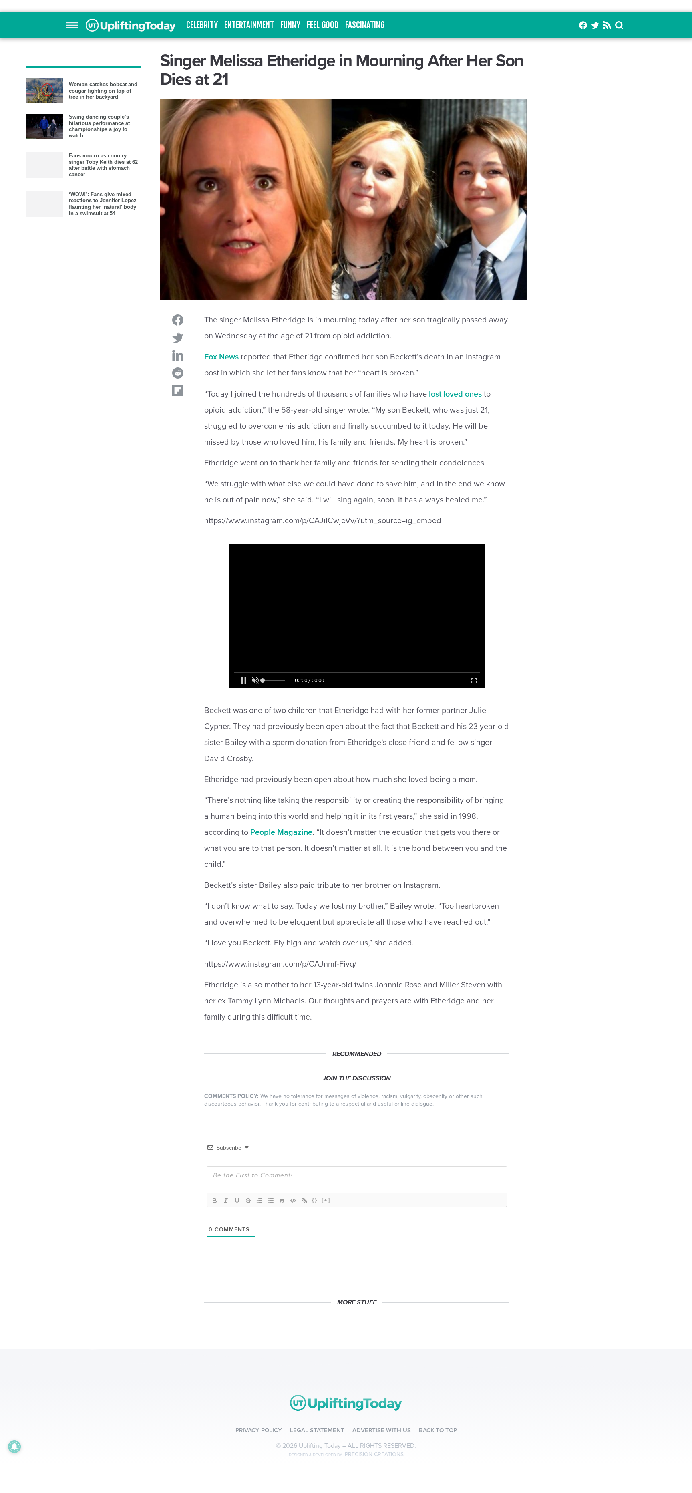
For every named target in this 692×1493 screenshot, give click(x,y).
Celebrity (202, 174)
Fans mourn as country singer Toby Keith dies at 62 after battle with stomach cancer (103, 414)
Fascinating (364, 174)
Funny (290, 174)
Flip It (177, 540)
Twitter (595, 175)
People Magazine (281, 1181)
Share (177, 469)
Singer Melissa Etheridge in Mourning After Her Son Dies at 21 (131, 174)
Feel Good (323, 174)
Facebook (583, 175)
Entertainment (249, 174)
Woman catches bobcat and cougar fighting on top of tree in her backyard (103, 339)
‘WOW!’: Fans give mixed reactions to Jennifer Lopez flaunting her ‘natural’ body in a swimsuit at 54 (103, 453)
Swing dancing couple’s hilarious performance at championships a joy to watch (99, 375)
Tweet (177, 487)
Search (619, 175)
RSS (607, 175)
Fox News (221, 506)
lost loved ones (455, 643)
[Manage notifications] (14, 1446)
